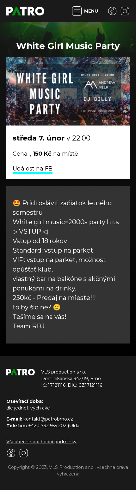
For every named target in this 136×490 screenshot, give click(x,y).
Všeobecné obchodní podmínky (41, 442)
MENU (91, 11)
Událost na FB (33, 168)
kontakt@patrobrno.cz (48, 419)
